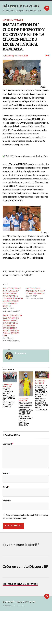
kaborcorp (10, 56)
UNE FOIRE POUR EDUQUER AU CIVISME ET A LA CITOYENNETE (35, 291)
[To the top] (46, 596)
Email (6, 487)
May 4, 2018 (23, 56)
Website (7, 501)
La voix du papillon (13, 20)
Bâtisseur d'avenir (21, 6)
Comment (8, 444)
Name (6, 473)
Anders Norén (18, 606)
